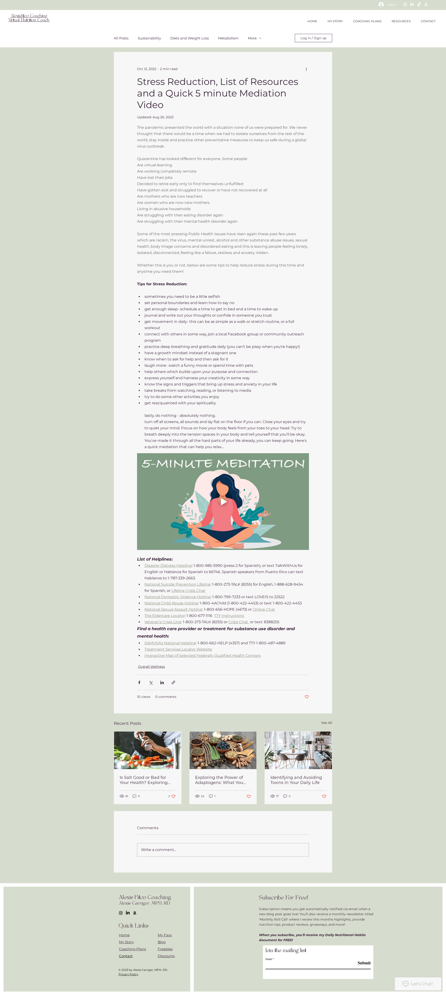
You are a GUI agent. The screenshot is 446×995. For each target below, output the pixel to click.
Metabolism (228, 38)
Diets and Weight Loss (189, 38)
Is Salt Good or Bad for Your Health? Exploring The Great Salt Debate (143, 780)
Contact (126, 956)
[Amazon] (426, 4)
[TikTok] (419, 4)
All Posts (121, 38)
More (252, 38)
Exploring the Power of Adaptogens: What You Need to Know (219, 780)
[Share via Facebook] (139, 682)
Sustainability (149, 38)
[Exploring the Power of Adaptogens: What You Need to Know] (223, 750)
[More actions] (306, 69)
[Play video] (223, 501)
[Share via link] (173, 682)
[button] (401, 21)
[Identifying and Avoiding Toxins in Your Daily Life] (298, 750)
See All (326, 723)
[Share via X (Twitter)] (150, 682)
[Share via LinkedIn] (162, 682)
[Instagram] (405, 4)
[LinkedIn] (412, 4)
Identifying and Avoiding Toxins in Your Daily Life (296, 780)
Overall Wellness (151, 666)
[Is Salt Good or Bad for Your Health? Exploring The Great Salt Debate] (147, 750)
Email (269, 958)
